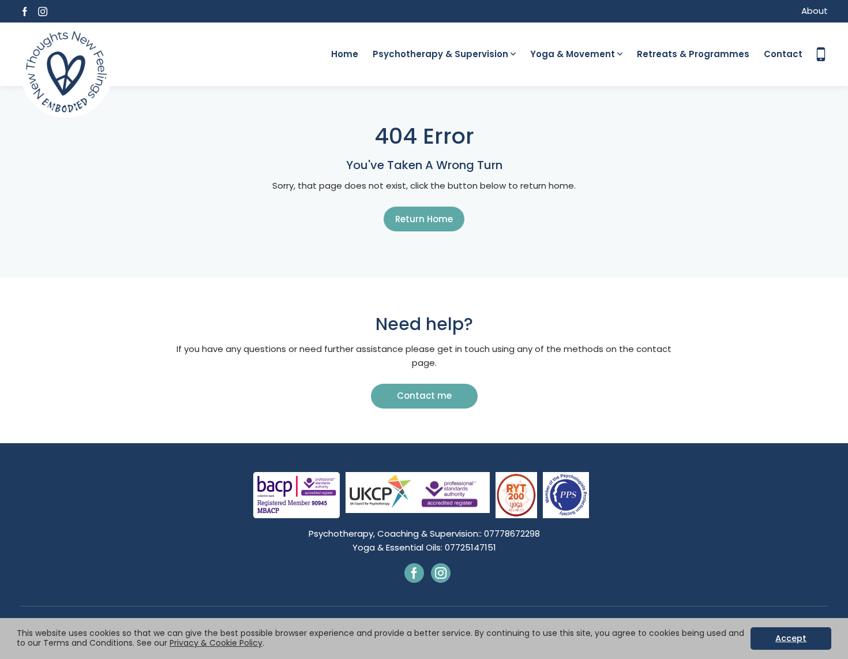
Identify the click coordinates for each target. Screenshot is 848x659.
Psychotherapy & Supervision (440, 54)
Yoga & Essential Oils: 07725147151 (424, 547)
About (814, 11)
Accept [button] (790, 638)
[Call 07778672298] (821, 54)
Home (344, 54)
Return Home (424, 219)
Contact (783, 54)
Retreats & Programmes (693, 54)
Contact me (424, 396)
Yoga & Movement (572, 54)
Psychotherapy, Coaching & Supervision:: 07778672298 (424, 533)
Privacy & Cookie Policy (216, 643)
